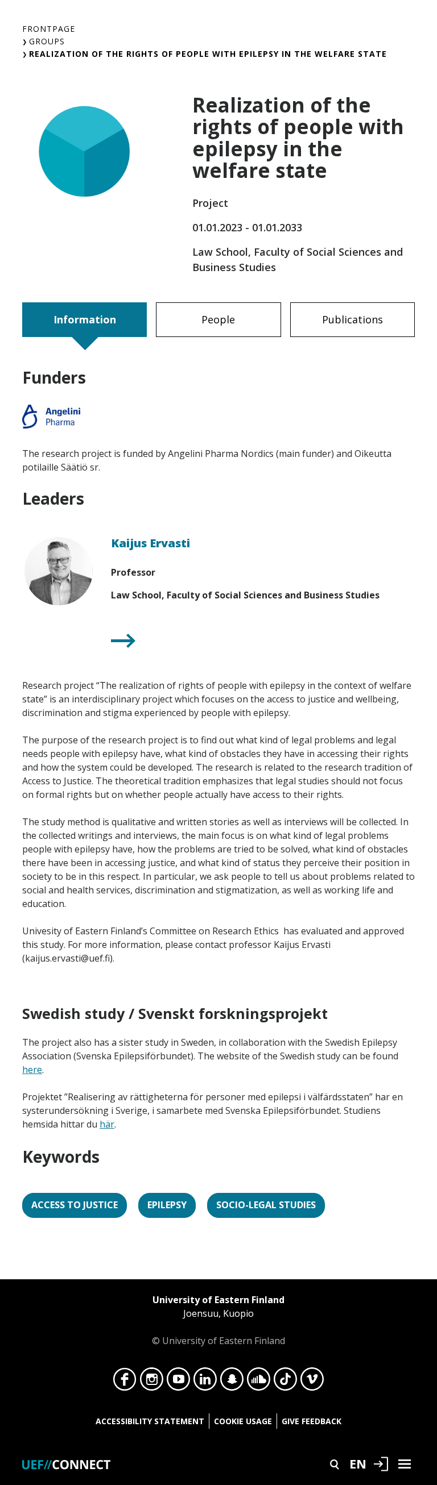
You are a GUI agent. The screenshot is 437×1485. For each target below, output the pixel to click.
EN (357, 1463)
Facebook (125, 1382)
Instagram (151, 1382)
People (218, 319)
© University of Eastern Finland (218, 1320)
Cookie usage (243, 1421)
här (107, 1124)
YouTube (178, 1382)
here (32, 1069)
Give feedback (311, 1421)
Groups (47, 41)
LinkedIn (205, 1382)
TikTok (285, 1382)
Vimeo (312, 1382)
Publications (352, 319)
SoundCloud (258, 1382)
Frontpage (48, 28)
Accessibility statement (150, 1421)
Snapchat (232, 1382)
